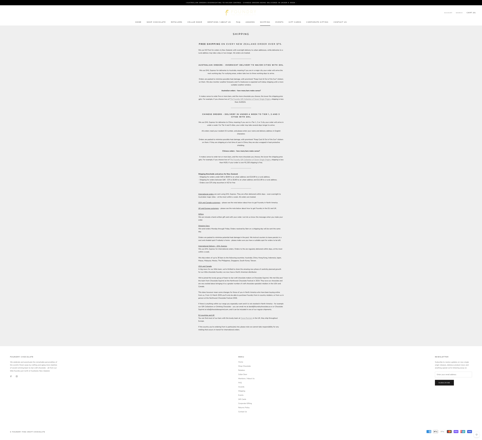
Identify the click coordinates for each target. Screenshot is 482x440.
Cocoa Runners (246, 318)
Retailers (176, 22)
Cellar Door (195, 22)
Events (279, 22)
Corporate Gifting (317, 22)
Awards (250, 22)
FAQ (238, 22)
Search (459, 13)
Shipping (265, 22)
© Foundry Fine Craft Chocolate (27, 432)
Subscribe (444, 383)
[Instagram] (17, 376)
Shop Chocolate (156, 22)
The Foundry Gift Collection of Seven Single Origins (250, 99)
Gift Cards (295, 22)
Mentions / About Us (219, 22)
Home (138, 22)
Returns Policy (244, 407)
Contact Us (340, 22)
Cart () (471, 13)
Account (448, 13)
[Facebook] (11, 376)
